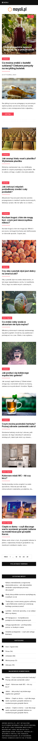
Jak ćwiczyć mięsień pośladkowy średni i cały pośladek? (14, 189)
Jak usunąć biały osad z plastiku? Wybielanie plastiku (19, 159)
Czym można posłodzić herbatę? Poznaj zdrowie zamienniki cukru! (19, 425)
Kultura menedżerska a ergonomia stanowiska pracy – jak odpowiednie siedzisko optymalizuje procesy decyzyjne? (18, 586)
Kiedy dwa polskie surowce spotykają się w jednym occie (18, 48)
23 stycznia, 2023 (9, 74)
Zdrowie (5, 183)
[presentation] (28, 16)
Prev (6, 557)
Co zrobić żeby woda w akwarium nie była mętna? (15, 323)
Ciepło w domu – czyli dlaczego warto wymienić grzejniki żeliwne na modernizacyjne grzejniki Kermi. (19, 530)
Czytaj (8, 114)
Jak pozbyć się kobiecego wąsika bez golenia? (15, 374)
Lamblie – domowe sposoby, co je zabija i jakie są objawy (20, 612)
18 (16, 557)
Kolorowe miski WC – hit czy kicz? (16, 476)
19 (20, 557)
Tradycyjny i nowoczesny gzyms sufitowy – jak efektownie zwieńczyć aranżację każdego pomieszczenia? (20, 603)
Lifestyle (6, 44)
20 (24, 557)
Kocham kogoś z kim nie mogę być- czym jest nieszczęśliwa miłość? (17, 220)
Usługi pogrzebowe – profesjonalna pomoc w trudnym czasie (18, 626)
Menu (5, 2)
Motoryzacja (10, 660)
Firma (7, 651)
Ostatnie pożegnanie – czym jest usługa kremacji (19, 633)
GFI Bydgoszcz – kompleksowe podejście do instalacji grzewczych (18, 619)
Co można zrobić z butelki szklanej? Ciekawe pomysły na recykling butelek (17, 65)
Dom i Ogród (7, 318)
